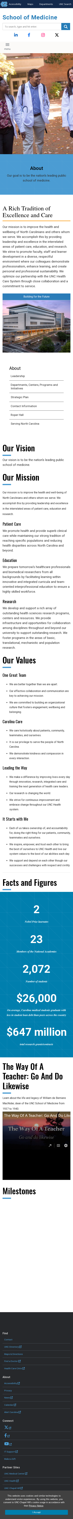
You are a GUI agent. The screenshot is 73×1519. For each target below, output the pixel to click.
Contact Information (24, 406)
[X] (57, 35)
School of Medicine (30, 17)
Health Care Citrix (13, 1368)
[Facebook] (30, 35)
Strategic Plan (20, 397)
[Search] (65, 26)
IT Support (9, 1451)
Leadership (18, 376)
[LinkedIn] (16, 35)
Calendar (8, 1405)
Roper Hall (17, 415)
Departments (46, 4)
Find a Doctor (11, 1361)
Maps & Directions (13, 1354)
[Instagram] (43, 35)
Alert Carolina (11, 1412)
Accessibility (15, 4)
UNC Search (65, 4)
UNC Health (10, 1480)
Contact (8, 1339)
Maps (30, 4)
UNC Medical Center (14, 1473)
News (7, 1397)
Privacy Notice (36, 1505)
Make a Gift (10, 1459)
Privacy (8, 1390)
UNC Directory (11, 1346)
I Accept (36, 1512)
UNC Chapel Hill (12, 1488)
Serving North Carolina (25, 423)
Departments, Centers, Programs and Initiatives (34, 386)
